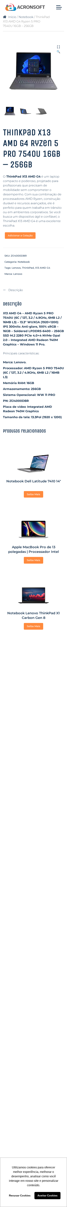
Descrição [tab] (15, 290)
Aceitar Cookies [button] (47, 1195)
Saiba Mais (33, 494)
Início (12, 17)
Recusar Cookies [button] (20, 1195)
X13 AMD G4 (42, 267)
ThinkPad (28, 267)
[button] (58, 47)
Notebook (26, 17)
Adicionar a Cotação (20, 235)
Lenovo (16, 267)
